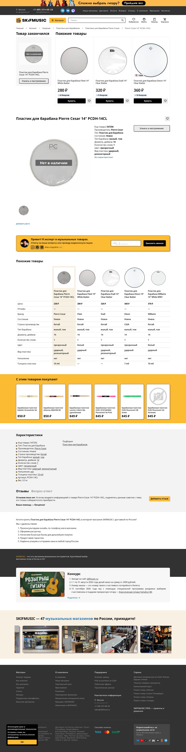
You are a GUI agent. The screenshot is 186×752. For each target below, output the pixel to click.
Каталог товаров (23, 677)
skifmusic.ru (92, 578)
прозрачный (30, 465)
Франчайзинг (61, 688)
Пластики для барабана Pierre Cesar (102, 28)
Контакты (165, 11)
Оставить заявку (102, 677)
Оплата (113, 11)
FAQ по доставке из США (105, 680)
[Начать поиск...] (122, 20)
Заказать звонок (155, 243)
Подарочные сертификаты (27, 698)
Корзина (165, 22)
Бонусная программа (25, 702)
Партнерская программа (66, 695)
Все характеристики (104, 157)
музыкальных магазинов (69, 618)
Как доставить (22, 684)
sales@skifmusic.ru (43, 12)
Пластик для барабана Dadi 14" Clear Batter (111, 82)
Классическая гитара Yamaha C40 (135, 592)
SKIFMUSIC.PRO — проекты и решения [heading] (149, 709)
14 (38, 460)
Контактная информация (108, 695)
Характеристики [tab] (29, 435)
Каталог (59, 20)
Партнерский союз (63, 684)
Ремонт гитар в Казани (143, 697)
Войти (144, 22)
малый (36, 457)
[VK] (42, 247)
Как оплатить (22, 680)
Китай (44, 454)
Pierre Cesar (117, 129)
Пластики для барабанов (68, 28)
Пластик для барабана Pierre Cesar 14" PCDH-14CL (33, 73)
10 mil (40, 474)
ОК (22, 742)
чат (60, 247)
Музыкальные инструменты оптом (69, 698)
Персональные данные (105, 688)
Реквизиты (59, 691)
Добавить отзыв (159, 498)
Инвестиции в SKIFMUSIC (66, 705)
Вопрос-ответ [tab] (41, 491)
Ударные (46, 28)
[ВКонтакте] (68, 11)
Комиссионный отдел (143, 686)
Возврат (122, 11)
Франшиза (154, 11)
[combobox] (96, 20)
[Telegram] (63, 11)
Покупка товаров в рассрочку (147, 683)
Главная (20, 28)
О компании (142, 11)
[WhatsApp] (32, 247)
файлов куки (13, 737)
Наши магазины (90, 11)
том (42, 457)
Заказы (154, 22)
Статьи (19, 691)
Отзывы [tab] (22, 491)
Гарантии (20, 688)
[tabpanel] (93, 459)
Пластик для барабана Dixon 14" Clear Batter (150, 82)
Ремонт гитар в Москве (144, 690)
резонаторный (49, 468)
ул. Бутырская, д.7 (23, 12)
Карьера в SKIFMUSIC (65, 702)
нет (32, 471)
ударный (36, 468)
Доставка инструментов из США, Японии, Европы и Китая (151, 678)
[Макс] (73, 11)
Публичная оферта (103, 684)
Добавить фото (23, 224)
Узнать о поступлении (34, 81)
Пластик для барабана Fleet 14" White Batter (73, 82)
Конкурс (19, 695)
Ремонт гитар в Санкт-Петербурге (148, 693)
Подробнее (72, 598)
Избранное (134, 22)
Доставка (103, 11)
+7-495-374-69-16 (43, 9)
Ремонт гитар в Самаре (144, 700)
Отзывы (131, 11)
